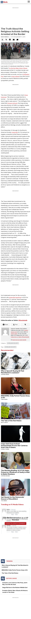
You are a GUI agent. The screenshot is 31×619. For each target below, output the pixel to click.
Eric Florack (4, 422)
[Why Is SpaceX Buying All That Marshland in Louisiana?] (15, 361)
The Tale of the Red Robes (11, 421)
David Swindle (5, 36)
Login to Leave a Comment (15, 523)
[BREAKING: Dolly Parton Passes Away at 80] (15, 386)
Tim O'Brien (4, 500)
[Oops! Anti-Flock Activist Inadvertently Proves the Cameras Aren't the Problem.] (15, 434)
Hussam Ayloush (12, 103)
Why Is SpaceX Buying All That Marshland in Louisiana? (12, 372)
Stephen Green (5, 374)
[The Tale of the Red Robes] (15, 411)
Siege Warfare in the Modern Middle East (14, 587)
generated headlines (15, 297)
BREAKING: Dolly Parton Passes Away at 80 (15, 397)
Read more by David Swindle (19, 340)
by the (18, 68)
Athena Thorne (5, 449)
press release (15, 76)
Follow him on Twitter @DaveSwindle (20, 337)
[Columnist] (6, 331)
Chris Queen (4, 399)
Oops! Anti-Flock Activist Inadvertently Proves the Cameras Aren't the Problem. (14, 445)
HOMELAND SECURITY (12, 343)
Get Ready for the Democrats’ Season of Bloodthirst (12, 498)
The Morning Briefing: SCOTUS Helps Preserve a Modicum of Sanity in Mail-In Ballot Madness (15, 472)
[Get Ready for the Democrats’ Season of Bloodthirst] (15, 487)
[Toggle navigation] (28, 1)
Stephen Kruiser (5, 475)
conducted (14, 132)
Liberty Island (14, 333)
